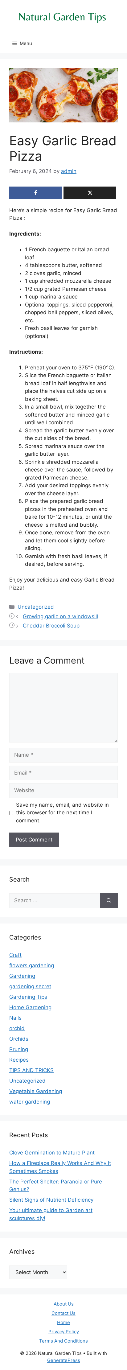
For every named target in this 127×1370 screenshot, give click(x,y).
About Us (64, 1304)
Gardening (22, 976)
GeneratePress (63, 1360)
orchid (17, 1028)
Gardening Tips (28, 997)
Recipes (19, 1060)
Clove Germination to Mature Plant (52, 1153)
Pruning (18, 1049)
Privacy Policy (63, 1332)
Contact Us (63, 1313)
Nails (15, 1018)
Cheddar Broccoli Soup (51, 626)
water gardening (29, 1102)
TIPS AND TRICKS (31, 1070)
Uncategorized (36, 607)
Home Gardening (30, 1007)
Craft (15, 955)
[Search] (109, 900)
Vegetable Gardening (35, 1091)
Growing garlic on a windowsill (60, 616)
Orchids (18, 1039)
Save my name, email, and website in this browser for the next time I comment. (62, 813)
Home (63, 1322)
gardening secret (30, 986)
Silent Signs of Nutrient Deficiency (51, 1200)
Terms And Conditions (63, 1341)
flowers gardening (31, 965)
